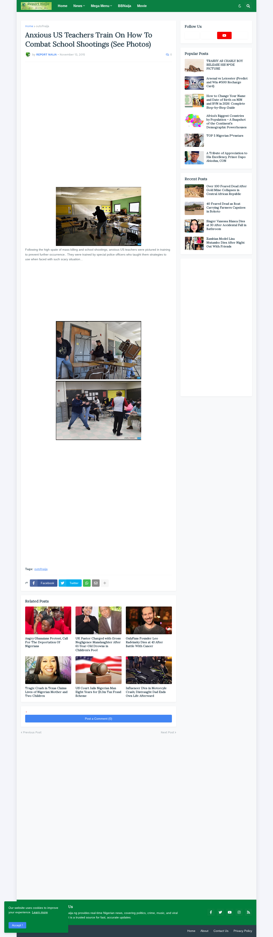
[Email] (96, 583)
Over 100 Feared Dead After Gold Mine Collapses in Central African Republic (226, 190)
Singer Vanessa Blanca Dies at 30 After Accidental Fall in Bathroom (226, 225)
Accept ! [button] (17, 925)
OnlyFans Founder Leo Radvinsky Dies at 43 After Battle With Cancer (144, 642)
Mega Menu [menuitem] (100, 6)
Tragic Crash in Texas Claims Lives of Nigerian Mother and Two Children (46, 692)
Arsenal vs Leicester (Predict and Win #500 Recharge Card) (227, 82)
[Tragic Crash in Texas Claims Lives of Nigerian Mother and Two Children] (48, 670)
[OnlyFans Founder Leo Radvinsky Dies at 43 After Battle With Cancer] (149, 620)
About (204, 931)
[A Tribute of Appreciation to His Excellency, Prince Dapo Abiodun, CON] (194, 157)
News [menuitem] (77, 6)
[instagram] (239, 912)
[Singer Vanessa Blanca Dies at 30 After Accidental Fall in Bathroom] (194, 225)
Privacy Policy (243, 931)
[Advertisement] (98, 124)
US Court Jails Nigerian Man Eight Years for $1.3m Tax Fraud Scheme (98, 692)
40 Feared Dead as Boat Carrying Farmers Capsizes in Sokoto (225, 207)
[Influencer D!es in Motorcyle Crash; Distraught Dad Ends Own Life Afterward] (149, 670)
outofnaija (42, 26)
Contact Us (220, 931)
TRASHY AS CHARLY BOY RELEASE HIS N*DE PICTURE (224, 64)
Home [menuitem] (62, 6)
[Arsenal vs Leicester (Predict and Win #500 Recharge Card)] (194, 83)
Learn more (40, 912)
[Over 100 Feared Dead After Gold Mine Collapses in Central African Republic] (194, 190)
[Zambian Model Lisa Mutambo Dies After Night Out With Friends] (194, 243)
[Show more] (105, 583)
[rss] (248, 912)
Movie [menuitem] (142, 6)
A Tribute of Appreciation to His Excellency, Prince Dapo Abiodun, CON (226, 157)
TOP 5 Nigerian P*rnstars (224, 135)
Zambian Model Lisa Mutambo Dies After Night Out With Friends (225, 242)
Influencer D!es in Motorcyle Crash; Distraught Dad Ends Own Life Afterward (146, 692)
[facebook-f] (211, 912)
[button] (239, 6)
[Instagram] (240, 35)
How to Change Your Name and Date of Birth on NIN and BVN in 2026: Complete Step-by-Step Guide (225, 102)
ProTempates (71, 931)
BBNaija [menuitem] (124, 6)
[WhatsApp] (87, 583)
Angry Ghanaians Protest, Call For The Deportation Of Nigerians (46, 642)
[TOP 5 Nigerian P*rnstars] (194, 140)
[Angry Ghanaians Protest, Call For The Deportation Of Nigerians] (48, 620)
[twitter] (220, 912)
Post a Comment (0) (98, 718)
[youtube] (224, 35)
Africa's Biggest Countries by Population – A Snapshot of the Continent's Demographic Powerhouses (226, 121)
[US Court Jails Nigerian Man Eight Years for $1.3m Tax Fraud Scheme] (99, 670)
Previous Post (32, 732)
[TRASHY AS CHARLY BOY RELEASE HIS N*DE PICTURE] (194, 65)
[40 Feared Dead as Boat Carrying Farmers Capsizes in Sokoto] (194, 208)
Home (29, 26)
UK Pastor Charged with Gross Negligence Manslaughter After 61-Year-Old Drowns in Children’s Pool (98, 644)
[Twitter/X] (208, 35)
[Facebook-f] (192, 35)
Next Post (167, 732)
